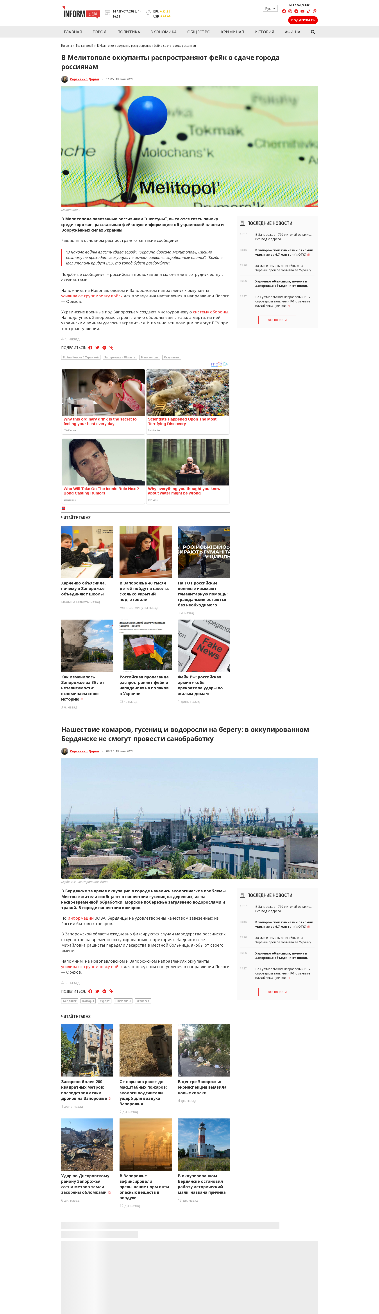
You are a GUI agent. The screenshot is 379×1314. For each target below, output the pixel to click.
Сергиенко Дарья (84, 79)
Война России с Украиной (81, 357)
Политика (128, 31)
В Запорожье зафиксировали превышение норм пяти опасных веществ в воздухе (144, 1187)
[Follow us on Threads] (315, 11)
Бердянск (70, 1001)
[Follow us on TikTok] (309, 11)
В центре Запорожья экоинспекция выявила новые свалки (202, 1087)
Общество (198, 31)
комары (88, 1001)
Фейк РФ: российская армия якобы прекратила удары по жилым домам (200, 685)
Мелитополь (149, 357)
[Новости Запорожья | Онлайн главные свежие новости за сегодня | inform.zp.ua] (81, 13)
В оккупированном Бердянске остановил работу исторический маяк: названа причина (202, 1184)
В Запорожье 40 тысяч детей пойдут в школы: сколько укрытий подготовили (144, 591)
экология (142, 1001)
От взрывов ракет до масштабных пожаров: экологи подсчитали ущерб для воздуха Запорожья (143, 1092)
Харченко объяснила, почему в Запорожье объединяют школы (83, 588)
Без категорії (84, 45)
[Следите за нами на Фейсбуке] (284, 11)
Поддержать (303, 20)
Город (100, 31)
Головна (66, 45)
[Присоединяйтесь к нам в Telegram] (296, 11)
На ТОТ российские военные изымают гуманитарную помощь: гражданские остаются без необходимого (203, 594)
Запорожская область (119, 357)
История (264, 31)
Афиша (292, 31)
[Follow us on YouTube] (302, 11)
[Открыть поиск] (313, 32)
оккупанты (171, 357)
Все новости (277, 320)
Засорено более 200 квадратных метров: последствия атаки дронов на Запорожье (84, 1090)
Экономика (164, 31)
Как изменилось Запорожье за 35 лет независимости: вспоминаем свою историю (82, 688)
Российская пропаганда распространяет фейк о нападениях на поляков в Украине (144, 685)
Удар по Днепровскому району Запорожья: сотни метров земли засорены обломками (85, 1184)
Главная (73, 31)
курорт (105, 1001)
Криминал (232, 31)
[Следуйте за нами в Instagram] (290, 11)
